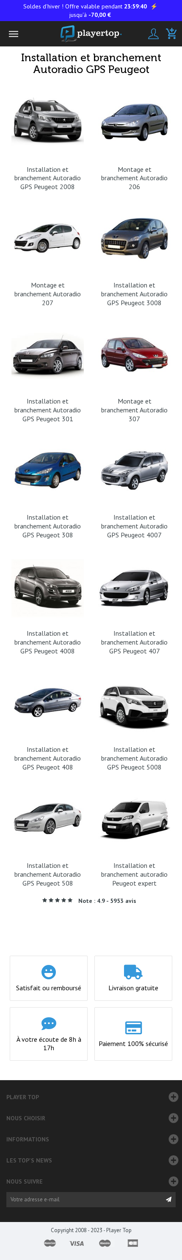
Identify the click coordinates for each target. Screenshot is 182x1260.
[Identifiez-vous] (153, 33)
